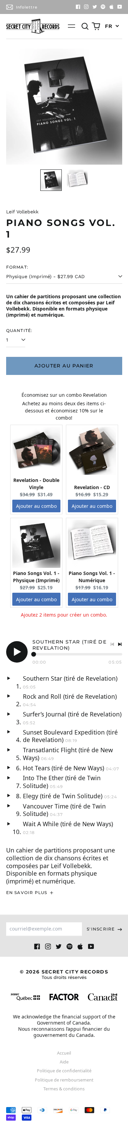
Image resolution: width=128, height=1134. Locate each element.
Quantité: (19, 330)
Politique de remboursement (64, 1080)
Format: (17, 267)
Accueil (64, 1053)
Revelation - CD (92, 487)
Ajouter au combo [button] (36, 506)
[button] (85, 26)
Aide (64, 1062)
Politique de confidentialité (64, 1071)
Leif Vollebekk (22, 211)
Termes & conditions (64, 1089)
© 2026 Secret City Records (64, 974)
